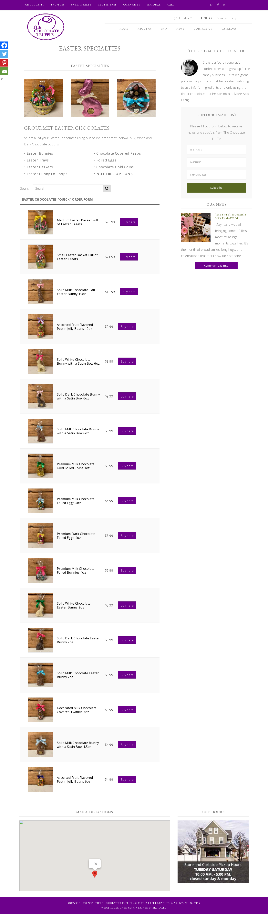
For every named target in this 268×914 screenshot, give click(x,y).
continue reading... (216, 265)
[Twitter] (4, 54)
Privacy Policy (226, 18)
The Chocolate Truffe (45, 27)
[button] (94, 874)
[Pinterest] (4, 63)
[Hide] (1, 79)
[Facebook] (4, 45)
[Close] (96, 863)
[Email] (4, 71)
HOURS (206, 18)
